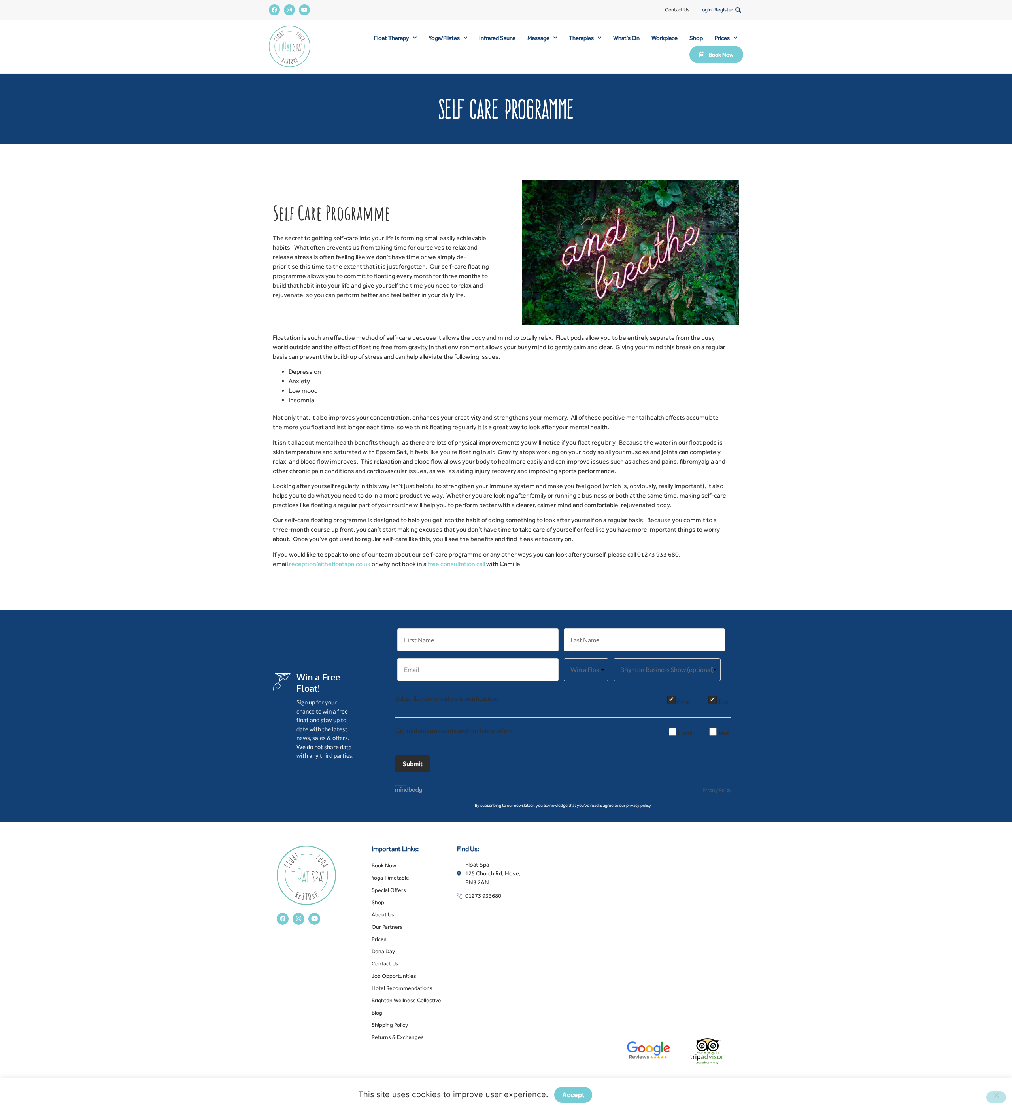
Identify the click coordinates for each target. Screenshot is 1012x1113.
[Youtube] (304, 9)
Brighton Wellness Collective (406, 1000)
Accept (573, 1095)
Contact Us (677, 10)
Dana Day (383, 951)
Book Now (384, 865)
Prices (722, 37)
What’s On (626, 37)
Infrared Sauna (497, 37)
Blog (377, 1012)
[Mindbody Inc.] (408, 790)
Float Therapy (391, 37)
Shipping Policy (390, 1025)
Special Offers (389, 890)
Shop (696, 37)
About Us (383, 914)
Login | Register (716, 10)
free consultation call (456, 564)
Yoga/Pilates (444, 37)
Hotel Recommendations (402, 988)
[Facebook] (274, 9)
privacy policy (638, 805)
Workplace (664, 37)
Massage (538, 37)
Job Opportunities (394, 976)
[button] (738, 10)
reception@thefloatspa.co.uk (329, 564)
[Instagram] (289, 9)
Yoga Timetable (390, 877)
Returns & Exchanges (398, 1037)
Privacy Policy (716, 790)
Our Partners (387, 927)
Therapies (581, 37)
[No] (996, 1097)
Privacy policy (626, 1095)
